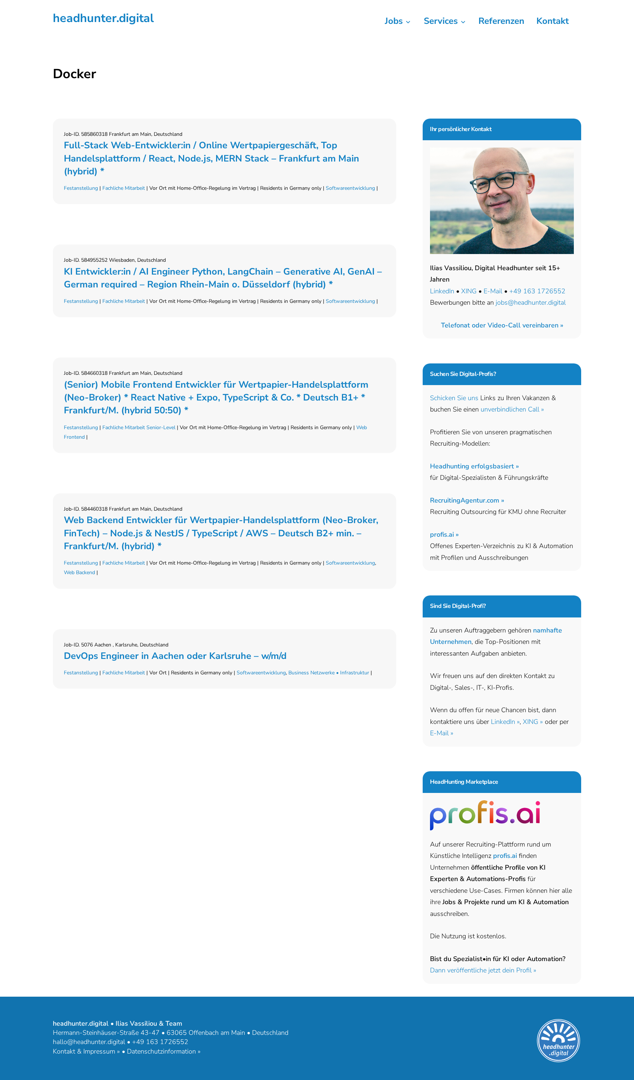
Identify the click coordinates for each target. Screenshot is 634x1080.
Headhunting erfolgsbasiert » (474, 466)
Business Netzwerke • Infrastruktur (328, 672)
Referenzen (501, 21)
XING (469, 291)
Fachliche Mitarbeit (123, 188)
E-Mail (493, 291)
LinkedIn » (505, 721)
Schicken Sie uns (454, 398)
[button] (502, 325)
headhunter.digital (103, 18)
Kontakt (552, 21)
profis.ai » (444, 534)
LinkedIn (442, 291)
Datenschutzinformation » (164, 1051)
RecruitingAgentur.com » (467, 500)
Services (442, 21)
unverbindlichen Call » (512, 409)
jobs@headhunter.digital (531, 302)
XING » (533, 721)
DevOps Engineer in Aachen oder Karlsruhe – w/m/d (175, 656)
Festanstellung (81, 188)
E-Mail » (441, 733)
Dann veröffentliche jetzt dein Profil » (483, 970)
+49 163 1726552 (537, 291)
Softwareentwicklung (350, 188)
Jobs (395, 21)
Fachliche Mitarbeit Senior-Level (138, 427)
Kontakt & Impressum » (86, 1051)
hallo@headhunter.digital (89, 1041)
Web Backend (79, 572)
